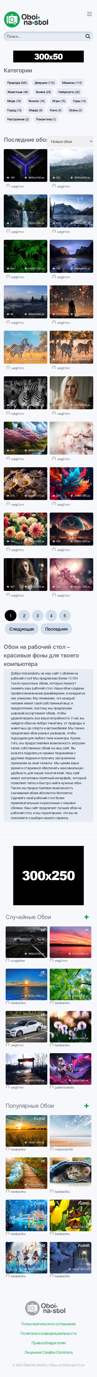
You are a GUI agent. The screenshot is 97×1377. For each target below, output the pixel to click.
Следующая (21, 629)
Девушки (45, 82)
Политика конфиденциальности (48, 1333)
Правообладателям (49, 1342)
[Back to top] (89, 1366)
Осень (75, 110)
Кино (55, 110)
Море (14, 101)
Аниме (43, 92)
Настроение (18, 119)
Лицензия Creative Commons (48, 1352)
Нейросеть (69, 92)
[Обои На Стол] (30, 19)
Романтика (46, 119)
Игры (58, 101)
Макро (35, 110)
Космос (36, 101)
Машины (72, 82)
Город (14, 110)
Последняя (56, 629)
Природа (17, 82)
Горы (79, 101)
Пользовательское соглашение (48, 1323)
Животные (17, 92)
